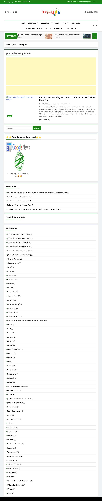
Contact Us (69, 28)
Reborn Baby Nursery (14, 411)
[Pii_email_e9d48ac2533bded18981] (19, 255)
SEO (65, 23)
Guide (10, 116)
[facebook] (5, 12)
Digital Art (10, 300)
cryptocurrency (12, 296)
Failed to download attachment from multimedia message (26, 321)
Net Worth (10, 378)
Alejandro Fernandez (14, 259)
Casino (9, 284)
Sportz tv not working (14, 444)
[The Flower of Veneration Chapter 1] (42, 37)
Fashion (10, 325)
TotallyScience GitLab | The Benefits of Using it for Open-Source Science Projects (34, 209)
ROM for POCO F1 (13, 419)
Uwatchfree (11, 473)
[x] (10, 12)
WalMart (10, 477)
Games (9, 333)
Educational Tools (13, 316)
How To (48, 28)
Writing (9, 489)
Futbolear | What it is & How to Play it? (78, 2)
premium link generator (15, 403)
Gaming (9, 337)
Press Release (12, 407)
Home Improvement (14, 349)
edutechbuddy (45, 104)
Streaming (10, 448)
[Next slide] (96, 2)
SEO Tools (10, 427)
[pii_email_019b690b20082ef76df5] (18, 234)
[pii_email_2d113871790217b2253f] (18, 238)
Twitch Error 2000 (13, 464)
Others (57, 28)
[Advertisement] (51, 71)
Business (55, 23)
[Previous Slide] (93, 2)
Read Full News (44, 120)
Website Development (34, 28)
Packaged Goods (13, 390)
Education (32, 23)
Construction (11, 292)
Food (9, 329)
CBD (8, 288)
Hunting (9, 358)
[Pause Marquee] (94, 36)
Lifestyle (10, 366)
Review (9, 415)
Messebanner (11, 374)
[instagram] (8, 12)
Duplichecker (11, 308)
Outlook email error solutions (17, 386)
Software (10, 436)
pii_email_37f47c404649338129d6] (18, 399)
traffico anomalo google (15, 456)
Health (9, 345)
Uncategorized (12, 468)
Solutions (10, 440)
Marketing (10, 370)
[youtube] (16, 12)
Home (23, 23)
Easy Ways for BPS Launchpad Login (22, 35)
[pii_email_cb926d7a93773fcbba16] (18, 251)
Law (8, 362)
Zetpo (9, 493)
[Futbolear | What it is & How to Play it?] (80, 37)
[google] (13, 12)
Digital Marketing (13, 304)
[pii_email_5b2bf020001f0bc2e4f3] (18, 247)
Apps (9, 267)
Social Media (11, 431)
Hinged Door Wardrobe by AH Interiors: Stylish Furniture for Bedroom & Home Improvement (37, 193)
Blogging (45, 23)
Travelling (10, 460)
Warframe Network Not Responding (19, 481)
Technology (76, 23)
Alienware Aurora (13, 263)
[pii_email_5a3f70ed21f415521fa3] (18, 242)
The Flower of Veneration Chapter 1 (61, 35)
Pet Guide (10, 394)
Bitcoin (9, 271)
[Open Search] (93, 25)
